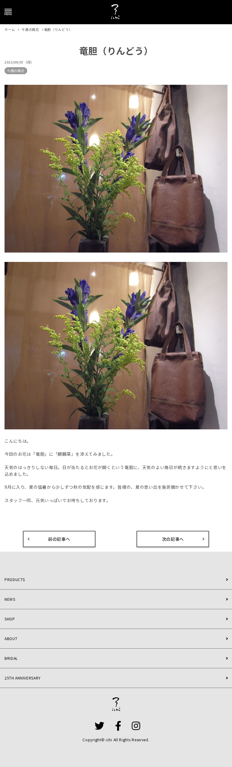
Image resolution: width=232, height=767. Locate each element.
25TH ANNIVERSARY (23, 677)
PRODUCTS (15, 579)
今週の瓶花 (16, 70)
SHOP (10, 618)
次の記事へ (173, 539)
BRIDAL (11, 658)
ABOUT (11, 638)
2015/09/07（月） (19, 62)
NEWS (10, 599)
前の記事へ (59, 539)
